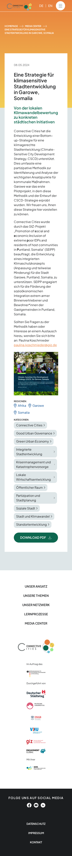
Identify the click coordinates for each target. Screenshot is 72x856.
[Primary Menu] (60, 5)
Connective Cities (29, 425)
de (41, 6)
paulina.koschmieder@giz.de (35, 345)
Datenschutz (36, 823)
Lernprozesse (36, 614)
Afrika (22, 405)
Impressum (36, 833)
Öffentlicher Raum (29, 487)
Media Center (33, 26)
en (50, 6)
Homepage (11, 26)
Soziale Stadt (25, 508)
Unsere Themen (36, 596)
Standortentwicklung (31, 524)
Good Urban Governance (34, 433)
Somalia (24, 412)
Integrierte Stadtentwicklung (29, 451)
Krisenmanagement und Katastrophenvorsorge (33, 464)
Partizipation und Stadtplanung (28, 498)
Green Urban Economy (32, 441)
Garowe (38, 405)
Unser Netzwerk (36, 605)
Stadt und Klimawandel (33, 516)
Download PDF (33, 537)
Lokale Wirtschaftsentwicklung (33, 477)
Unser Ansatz (36, 586)
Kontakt (36, 842)
